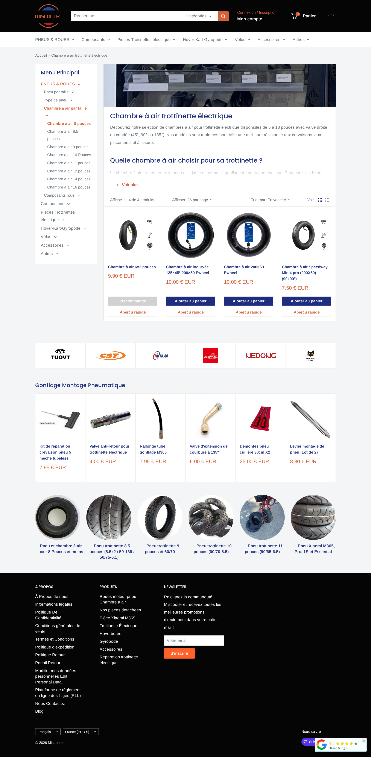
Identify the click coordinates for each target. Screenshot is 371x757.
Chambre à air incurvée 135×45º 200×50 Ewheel (187, 270)
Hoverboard (111, 633)
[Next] (336, 438)
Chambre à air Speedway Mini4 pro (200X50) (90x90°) (305, 273)
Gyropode (109, 641)
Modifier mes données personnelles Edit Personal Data (55, 676)
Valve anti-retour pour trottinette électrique (109, 449)
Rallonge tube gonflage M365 (153, 449)
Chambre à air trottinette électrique (79, 55)
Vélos (240, 39)
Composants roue (60, 195)
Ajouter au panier (191, 301)
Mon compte (249, 19)
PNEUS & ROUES (52, 39)
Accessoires (269, 39)
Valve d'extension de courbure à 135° (209, 449)
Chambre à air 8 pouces (69, 123)
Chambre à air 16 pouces (69, 187)
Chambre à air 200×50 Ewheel (244, 270)
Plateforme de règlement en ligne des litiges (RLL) (58, 693)
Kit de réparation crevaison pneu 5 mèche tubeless (55, 452)
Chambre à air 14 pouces (69, 179)
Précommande (132, 301)
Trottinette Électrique (118, 625)
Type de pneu (56, 100)
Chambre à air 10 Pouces (69, 155)
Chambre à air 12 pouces (69, 171)
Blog (39, 711)
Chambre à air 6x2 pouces (132, 267)
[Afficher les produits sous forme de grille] (320, 200)
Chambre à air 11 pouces (68, 163)
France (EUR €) (77, 732)
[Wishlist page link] (331, 16)
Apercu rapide (133, 312)
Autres (299, 39)
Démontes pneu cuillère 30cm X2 (255, 449)
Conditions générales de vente (57, 628)
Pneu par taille (57, 92)
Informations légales (53, 604)
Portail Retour (47, 662)
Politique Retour (50, 655)
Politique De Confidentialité (48, 615)
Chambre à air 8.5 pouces (62, 135)
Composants (93, 39)
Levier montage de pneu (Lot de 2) (307, 449)
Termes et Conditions (54, 639)
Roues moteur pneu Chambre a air (118, 599)
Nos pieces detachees (120, 610)
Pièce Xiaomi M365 (117, 618)
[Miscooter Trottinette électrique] (321, 749)
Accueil (41, 55)
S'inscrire (179, 653)
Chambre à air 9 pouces (67, 147)
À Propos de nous (51, 596)
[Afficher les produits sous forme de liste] (327, 200)
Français (44, 732)
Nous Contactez (50, 703)
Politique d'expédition (55, 647)
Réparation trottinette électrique (119, 660)
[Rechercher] (223, 16)
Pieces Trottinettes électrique (144, 39)
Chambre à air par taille (65, 108)
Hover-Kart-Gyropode (203, 39)
